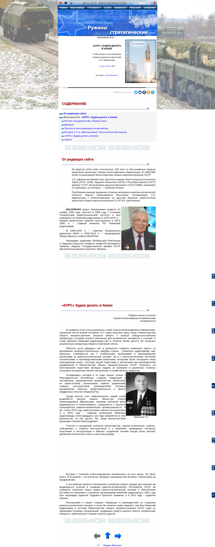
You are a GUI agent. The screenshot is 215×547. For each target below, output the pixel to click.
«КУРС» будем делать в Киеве (99, 117)
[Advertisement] (74, 61)
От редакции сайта (75, 113)
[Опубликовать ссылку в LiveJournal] (153, 92)
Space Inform (105, 66)
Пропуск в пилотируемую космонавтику (86, 128)
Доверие (69, 124)
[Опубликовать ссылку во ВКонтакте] (140, 92)
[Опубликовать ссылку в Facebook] (144, 92)
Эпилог (68, 139)
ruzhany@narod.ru (111, 75)
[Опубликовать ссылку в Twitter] (125, 92)
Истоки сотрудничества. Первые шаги (85, 121)
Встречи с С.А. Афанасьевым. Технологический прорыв (95, 132)
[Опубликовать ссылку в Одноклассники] (148, 92)
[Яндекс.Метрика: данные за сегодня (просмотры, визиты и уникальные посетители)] (109, 545)
